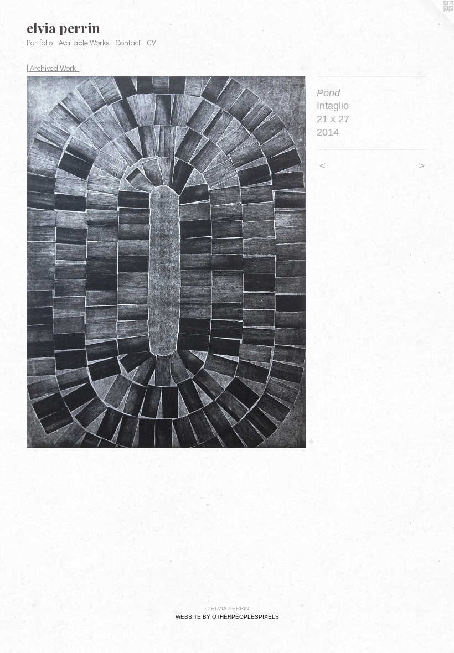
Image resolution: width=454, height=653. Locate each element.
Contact (128, 42)
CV (151, 42)
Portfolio (40, 42)
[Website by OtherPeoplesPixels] (432, 22)
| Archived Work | (54, 68)
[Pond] (166, 262)
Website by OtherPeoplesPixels (227, 617)
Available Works (84, 42)
